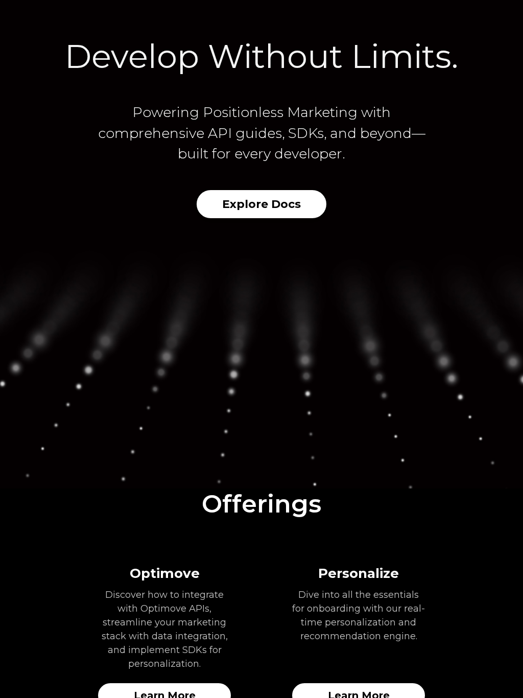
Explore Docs (261, 204)
